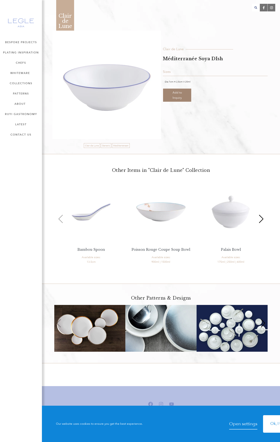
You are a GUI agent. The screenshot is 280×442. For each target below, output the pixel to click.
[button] (256, 7)
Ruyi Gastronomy (21, 114)
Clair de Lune (92, 145)
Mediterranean (121, 145)
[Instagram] (161, 404)
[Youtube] (171, 404)
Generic (106, 145)
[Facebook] (150, 404)
